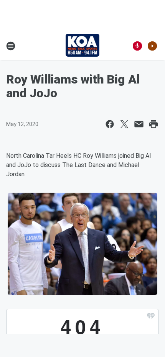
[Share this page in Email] (139, 124)
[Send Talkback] (137, 46)
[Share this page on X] (124, 124)
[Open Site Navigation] (10, 46)
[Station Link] (83, 46)
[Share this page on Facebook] (109, 124)
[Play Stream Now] (152, 46)
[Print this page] (153, 124)
